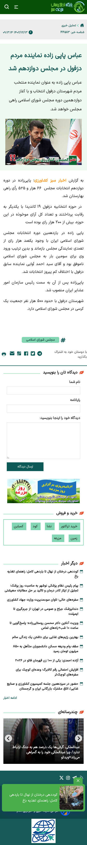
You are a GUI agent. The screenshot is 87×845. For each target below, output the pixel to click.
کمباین (19, 526)
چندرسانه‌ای (68, 712)
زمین (74, 538)
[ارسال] (12, 354)
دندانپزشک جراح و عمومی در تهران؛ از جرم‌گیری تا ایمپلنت (45, 611)
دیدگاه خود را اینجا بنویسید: (60, 418)
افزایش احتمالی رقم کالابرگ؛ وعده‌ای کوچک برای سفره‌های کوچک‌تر (47, 672)
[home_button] (82, 25)
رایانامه (75, 400)
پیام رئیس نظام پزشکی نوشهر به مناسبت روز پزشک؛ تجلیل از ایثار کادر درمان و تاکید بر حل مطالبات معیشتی (41, 588)
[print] (4, 354)
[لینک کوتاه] (19, 354)
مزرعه (58, 538)
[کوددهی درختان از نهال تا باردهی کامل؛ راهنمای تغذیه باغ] (71, 798)
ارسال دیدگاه (25, 466)
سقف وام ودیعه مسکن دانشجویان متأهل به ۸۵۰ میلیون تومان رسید (45, 649)
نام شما (74, 382)
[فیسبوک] (26, 354)
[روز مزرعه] (43, 492)
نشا (50, 526)
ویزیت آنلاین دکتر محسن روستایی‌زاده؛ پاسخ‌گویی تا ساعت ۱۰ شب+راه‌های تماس (44, 625)
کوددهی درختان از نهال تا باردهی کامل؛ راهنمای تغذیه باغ (33, 797)
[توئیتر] (32, 354)
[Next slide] (8, 738)
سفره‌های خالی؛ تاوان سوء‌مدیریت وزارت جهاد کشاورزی (42, 599)
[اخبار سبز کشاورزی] (67, 7)
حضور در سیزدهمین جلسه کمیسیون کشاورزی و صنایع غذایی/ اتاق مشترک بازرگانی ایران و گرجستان (42, 686)
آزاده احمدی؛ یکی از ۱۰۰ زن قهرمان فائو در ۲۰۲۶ (46, 660)
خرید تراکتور (69, 526)
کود (36, 526)
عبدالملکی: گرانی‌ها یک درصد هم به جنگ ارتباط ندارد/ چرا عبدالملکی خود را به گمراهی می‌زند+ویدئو (46, 752)
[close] (78, 780)
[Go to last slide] (78, 738)
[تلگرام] (39, 354)
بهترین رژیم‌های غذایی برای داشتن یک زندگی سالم (45, 637)
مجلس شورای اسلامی (40, 339)
